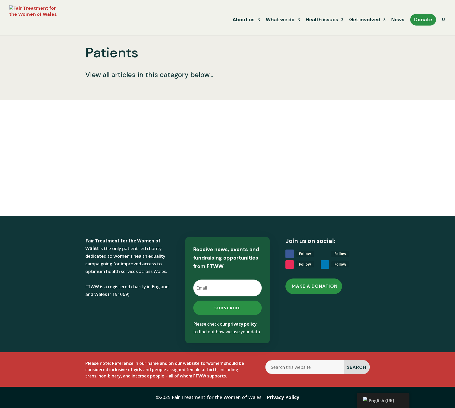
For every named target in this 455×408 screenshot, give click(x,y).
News (397, 20)
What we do (280, 20)
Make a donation (315, 286)
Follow (305, 253)
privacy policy (242, 324)
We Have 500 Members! (131, 141)
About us (244, 20)
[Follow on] (325, 254)
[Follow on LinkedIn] (325, 264)
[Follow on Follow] (289, 254)
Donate (423, 19)
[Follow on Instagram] (289, 264)
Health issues (322, 20)
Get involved (364, 20)
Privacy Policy (283, 397)
